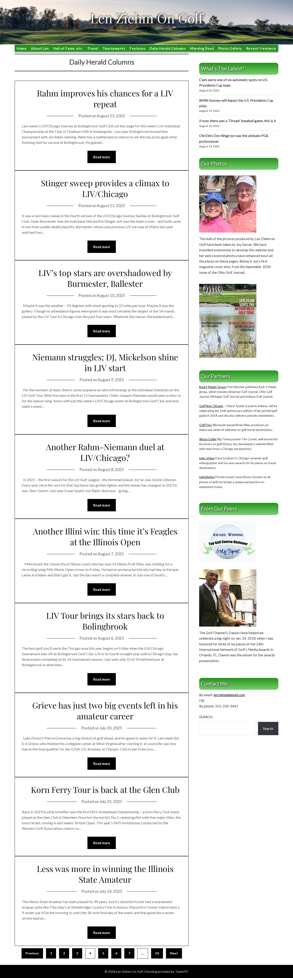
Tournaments (114, 48)
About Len (40, 48)
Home (22, 48)
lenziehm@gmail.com (229, 695)
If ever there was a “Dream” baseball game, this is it (237, 121)
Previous (32, 953)
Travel (92, 48)
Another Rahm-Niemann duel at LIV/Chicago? (105, 452)
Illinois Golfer (208, 439)
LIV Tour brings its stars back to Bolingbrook (105, 621)
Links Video (206, 458)
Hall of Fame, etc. (68, 48)
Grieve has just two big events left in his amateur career (105, 710)
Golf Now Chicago (211, 406)
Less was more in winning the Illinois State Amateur (105, 874)
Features (137, 48)
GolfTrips (205, 425)
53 (157, 953)
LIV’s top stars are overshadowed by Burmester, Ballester (105, 278)
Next (174, 953)
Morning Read (202, 48)
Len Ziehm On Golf (146, 18)
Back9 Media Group (212, 387)
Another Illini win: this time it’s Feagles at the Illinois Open (105, 536)
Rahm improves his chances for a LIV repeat (105, 98)
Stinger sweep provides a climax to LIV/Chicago (105, 188)
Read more (101, 157)
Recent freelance (261, 48)
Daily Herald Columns (167, 48)
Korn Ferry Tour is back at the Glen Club (105, 789)
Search (205, 717)
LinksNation (207, 477)
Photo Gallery (230, 48)
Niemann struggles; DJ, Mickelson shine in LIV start (105, 362)
